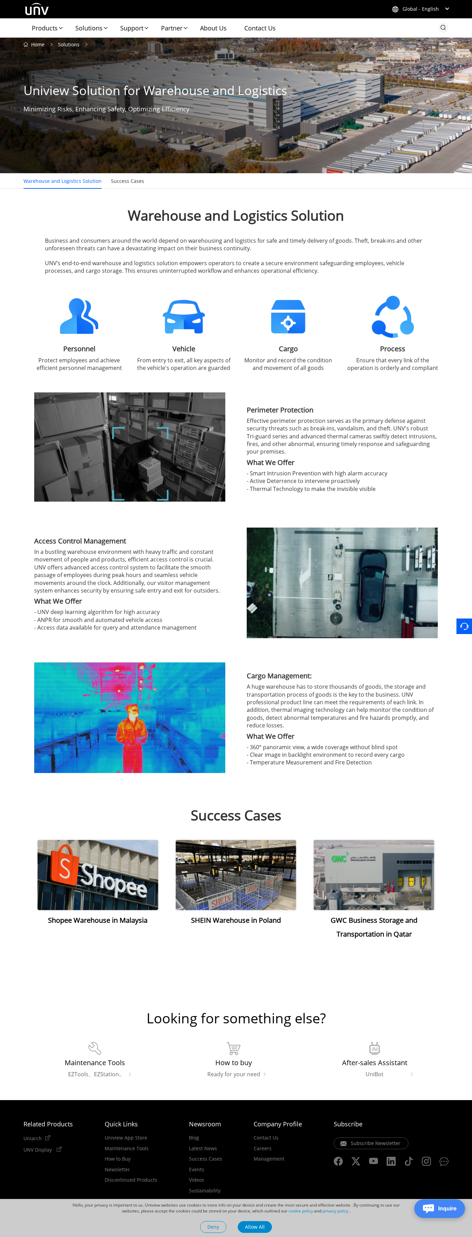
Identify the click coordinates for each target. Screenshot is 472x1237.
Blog (194, 1137)
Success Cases (127, 181)
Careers (263, 1148)
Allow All (255, 1227)
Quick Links (121, 1124)
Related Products (48, 1124)
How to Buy (118, 1158)
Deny (213, 1227)
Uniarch (32, 1138)
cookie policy (301, 1211)
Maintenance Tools (127, 1148)
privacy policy (335, 1211)
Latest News (203, 1148)
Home (38, 44)
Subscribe (348, 1124)
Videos (196, 1180)
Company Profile (278, 1124)
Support (131, 28)
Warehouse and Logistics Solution (62, 181)
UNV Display (38, 1149)
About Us (213, 28)
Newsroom (205, 1124)
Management (269, 1158)
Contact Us (260, 28)
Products (45, 28)
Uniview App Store (126, 1137)
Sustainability (204, 1190)
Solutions (89, 28)
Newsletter (117, 1169)
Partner (171, 28)
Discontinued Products (131, 1180)
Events (196, 1169)
